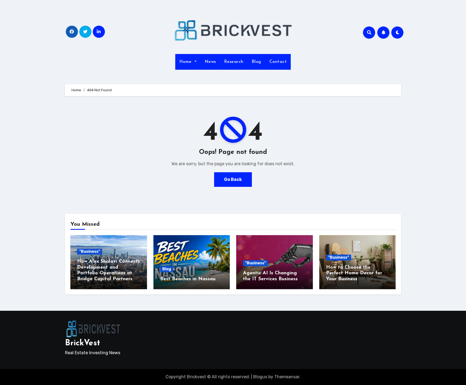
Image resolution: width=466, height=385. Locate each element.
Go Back (233, 179)
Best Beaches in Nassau (187, 279)
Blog (256, 62)
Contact (278, 62)
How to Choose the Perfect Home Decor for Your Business (354, 273)
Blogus (260, 376)
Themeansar (286, 376)
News (210, 62)
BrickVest (82, 343)
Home (186, 62)
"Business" (89, 251)
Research (234, 62)
